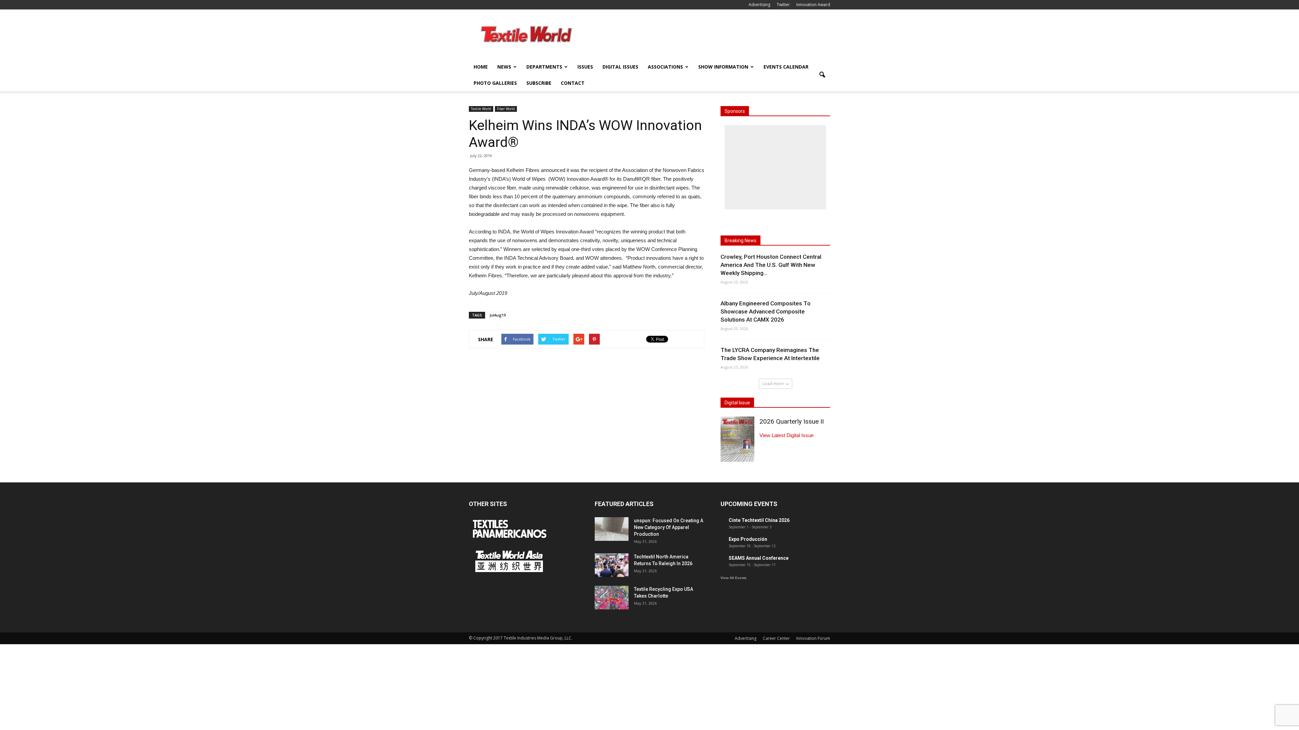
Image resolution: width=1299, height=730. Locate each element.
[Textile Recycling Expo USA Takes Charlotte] (612, 597)
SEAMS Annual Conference (759, 558)
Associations (665, 67)
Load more (773, 383)
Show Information (723, 67)
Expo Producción (748, 539)
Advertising (759, 4)
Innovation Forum (813, 638)
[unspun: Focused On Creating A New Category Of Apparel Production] (612, 529)
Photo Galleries (495, 83)
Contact (573, 83)
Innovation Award (813, 4)
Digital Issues (620, 67)
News (504, 67)
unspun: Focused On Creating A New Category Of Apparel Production (668, 527)
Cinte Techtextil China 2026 (759, 520)
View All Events (734, 578)
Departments (544, 67)
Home (481, 67)
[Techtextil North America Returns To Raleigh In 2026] (612, 565)
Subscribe (538, 83)
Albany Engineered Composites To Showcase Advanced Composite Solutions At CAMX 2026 (766, 311)
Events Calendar (786, 67)
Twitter (783, 4)
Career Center (776, 638)
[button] (822, 75)
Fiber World (506, 108)
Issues (585, 67)
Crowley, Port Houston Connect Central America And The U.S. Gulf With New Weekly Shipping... (771, 264)
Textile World (481, 108)
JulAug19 (497, 315)
